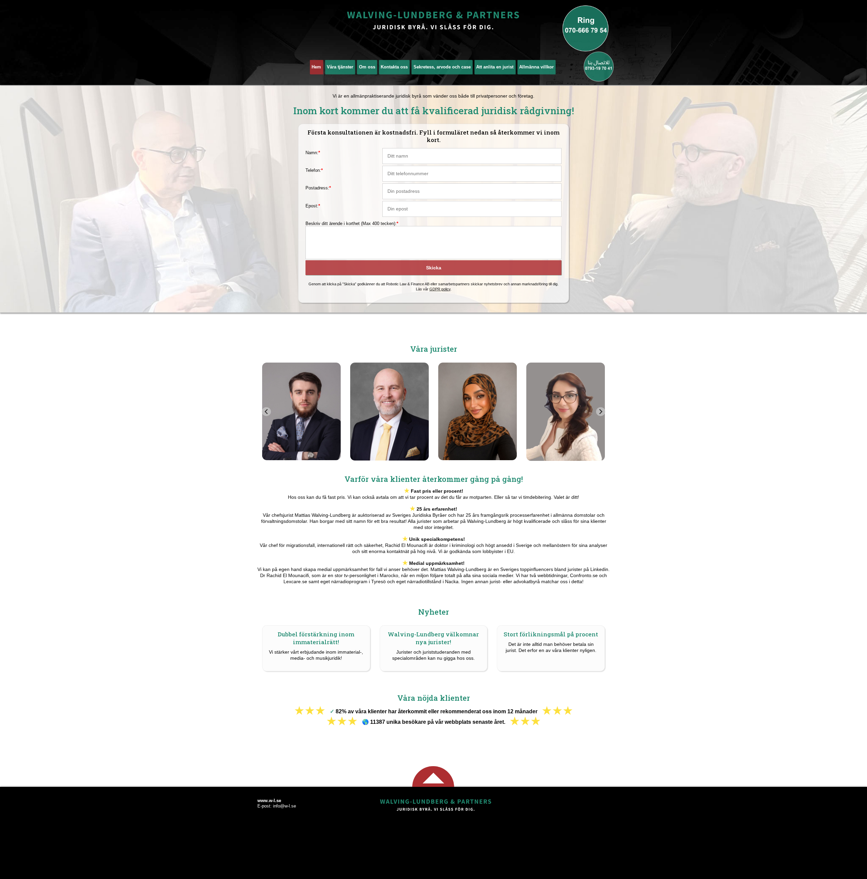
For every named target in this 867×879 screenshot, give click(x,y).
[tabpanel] (301, 412)
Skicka (433, 267)
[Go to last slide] (266, 411)
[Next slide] (600, 411)
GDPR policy (439, 289)
